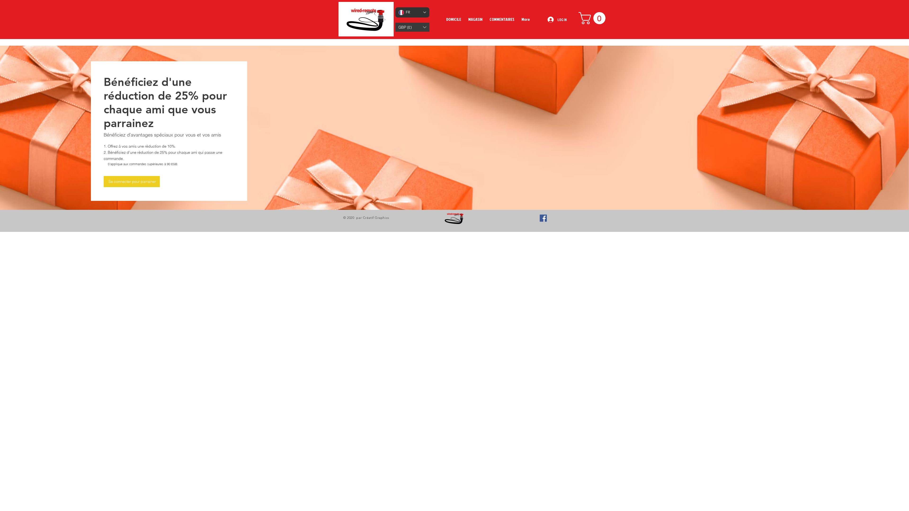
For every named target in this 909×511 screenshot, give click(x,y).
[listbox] (412, 27)
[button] (412, 27)
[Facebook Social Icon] (543, 218)
